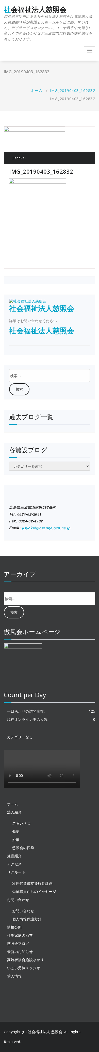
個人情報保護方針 (27, 919)
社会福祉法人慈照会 (48, 23)
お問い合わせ (23, 910)
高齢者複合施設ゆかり (25, 959)
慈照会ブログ (18, 943)
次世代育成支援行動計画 (32, 883)
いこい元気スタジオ (23, 967)
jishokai (19, 158)
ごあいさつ (21, 823)
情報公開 (14, 927)
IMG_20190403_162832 (72, 90)
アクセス (14, 864)
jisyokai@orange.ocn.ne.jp (46, 527)
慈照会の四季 (23, 847)
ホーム (37, 90)
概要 (16, 831)
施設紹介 (14, 855)
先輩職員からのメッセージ (34, 891)
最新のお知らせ (20, 951)
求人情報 (14, 976)
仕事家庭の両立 (20, 935)
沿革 (16, 839)
